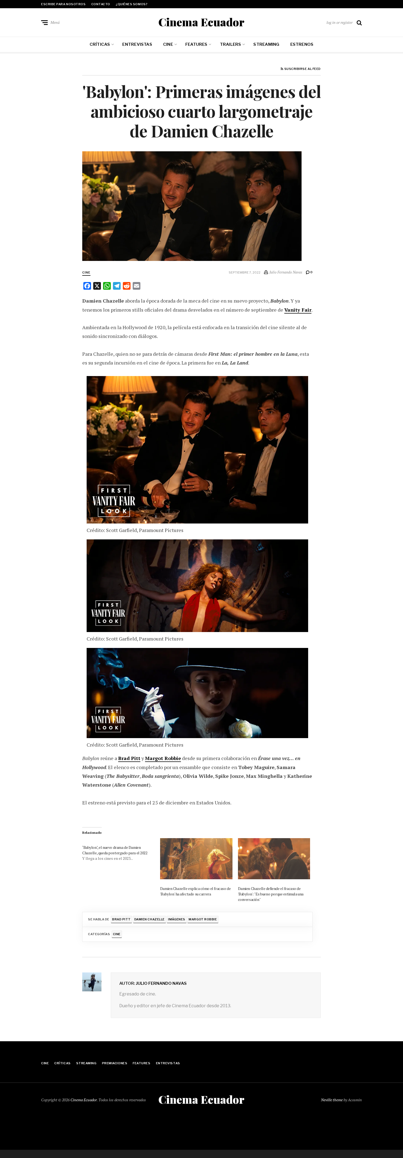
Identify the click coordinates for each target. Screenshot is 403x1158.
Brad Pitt (129, 758)
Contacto (100, 4)
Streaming (266, 44)
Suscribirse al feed (302, 69)
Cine (168, 44)
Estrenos (302, 44)
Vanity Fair (297, 309)
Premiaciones (114, 1063)
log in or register (340, 22)
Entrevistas (137, 44)
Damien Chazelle (149, 919)
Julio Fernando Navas (161, 983)
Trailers (230, 44)
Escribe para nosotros (63, 4)
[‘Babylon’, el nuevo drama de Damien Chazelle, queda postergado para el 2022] (121, 849)
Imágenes (176, 919)
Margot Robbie (163, 758)
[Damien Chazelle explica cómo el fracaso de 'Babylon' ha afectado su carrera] (196, 859)
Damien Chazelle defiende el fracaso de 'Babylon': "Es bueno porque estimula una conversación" (270, 894)
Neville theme (332, 1099)
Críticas (100, 44)
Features (196, 44)
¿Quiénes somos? (131, 4)
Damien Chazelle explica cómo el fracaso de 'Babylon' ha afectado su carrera (195, 891)
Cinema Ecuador (201, 21)
